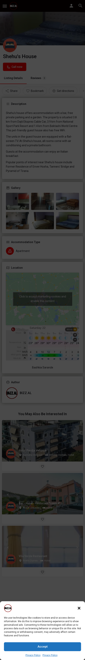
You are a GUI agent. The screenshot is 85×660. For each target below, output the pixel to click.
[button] (79, 608)
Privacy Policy (33, 655)
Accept (43, 646)
